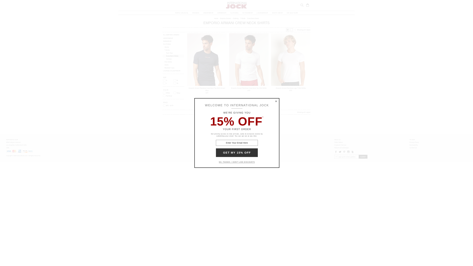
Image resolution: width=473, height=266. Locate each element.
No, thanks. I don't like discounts (237, 162)
